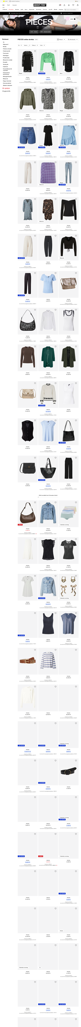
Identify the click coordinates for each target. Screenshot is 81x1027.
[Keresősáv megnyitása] (65, 9)
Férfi (8, 5)
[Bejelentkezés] (64, 5)
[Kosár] (78, 5)
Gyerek (14, 5)
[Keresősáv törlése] (77, 9)
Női (3, 5)
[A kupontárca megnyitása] (60, 5)
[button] (61, 39)
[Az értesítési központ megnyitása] (69, 5)
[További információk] (27, 83)
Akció (25, 45)
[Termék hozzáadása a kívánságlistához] (35, 51)
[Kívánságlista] (73, 5)
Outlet (6, 1)
